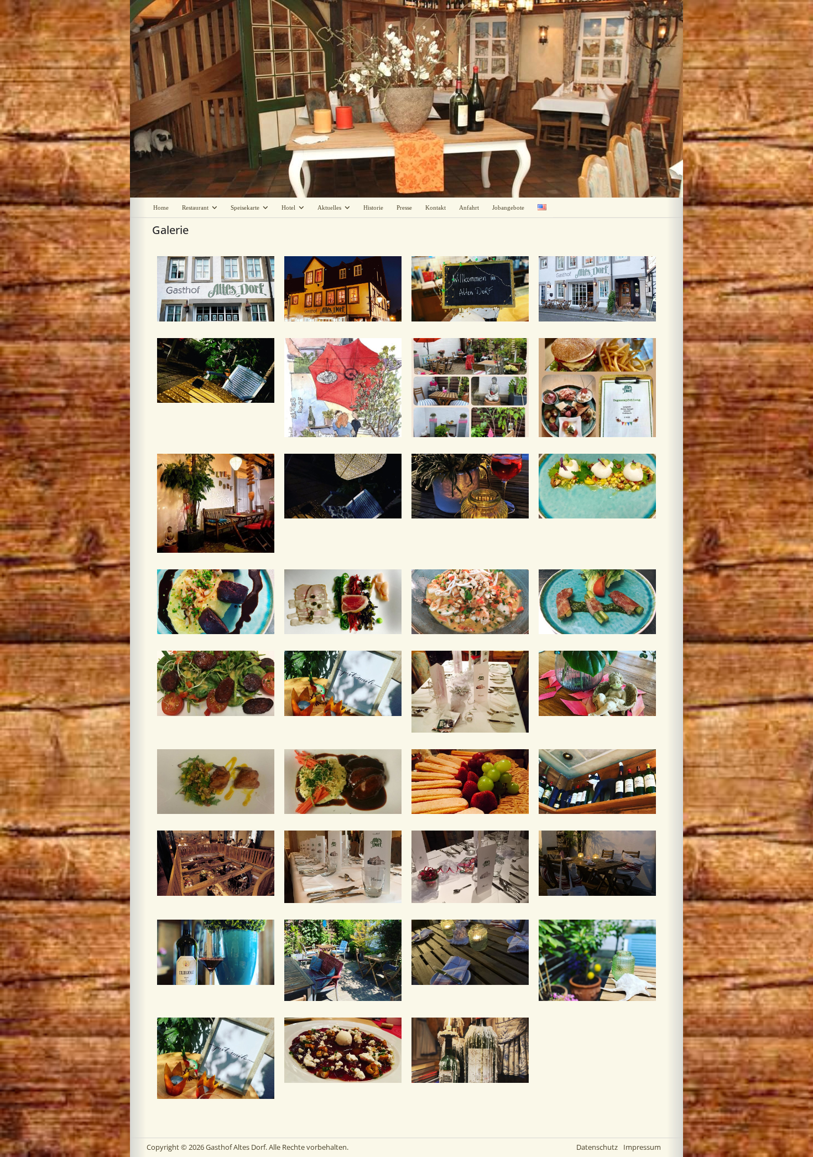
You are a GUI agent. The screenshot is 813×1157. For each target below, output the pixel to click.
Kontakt (435, 207)
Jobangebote (508, 207)
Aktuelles (329, 207)
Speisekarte (245, 207)
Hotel (288, 207)
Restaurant (195, 207)
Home (161, 207)
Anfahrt (469, 207)
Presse (404, 207)
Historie (373, 207)
